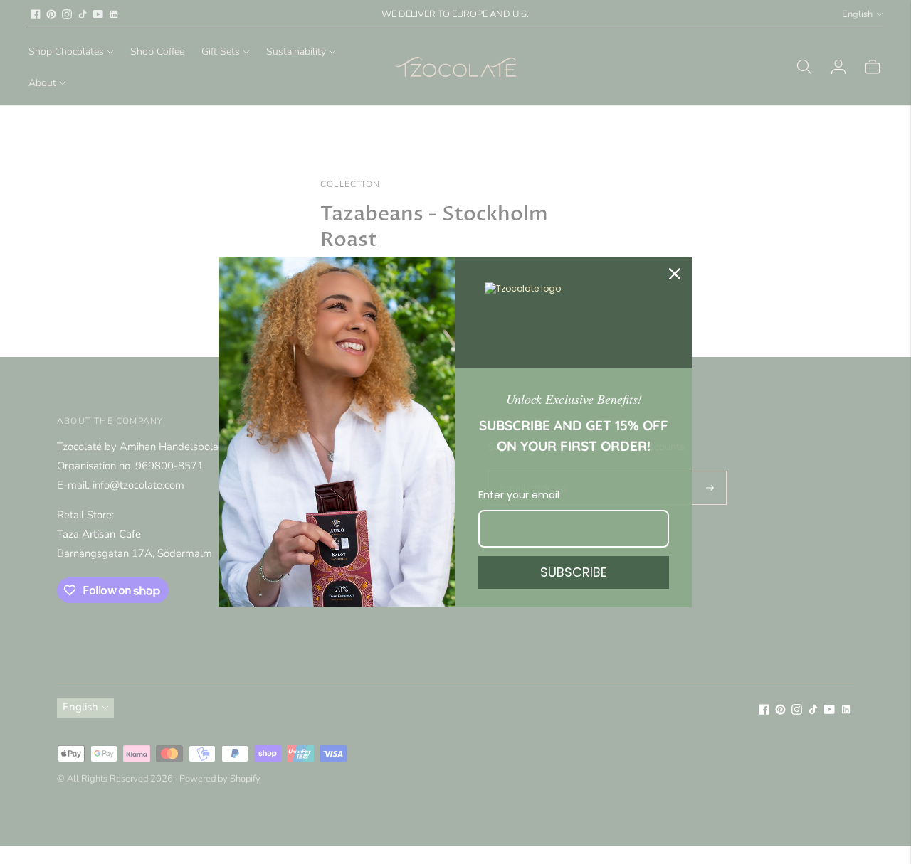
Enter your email (518, 495)
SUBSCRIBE (573, 572)
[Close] (675, 274)
